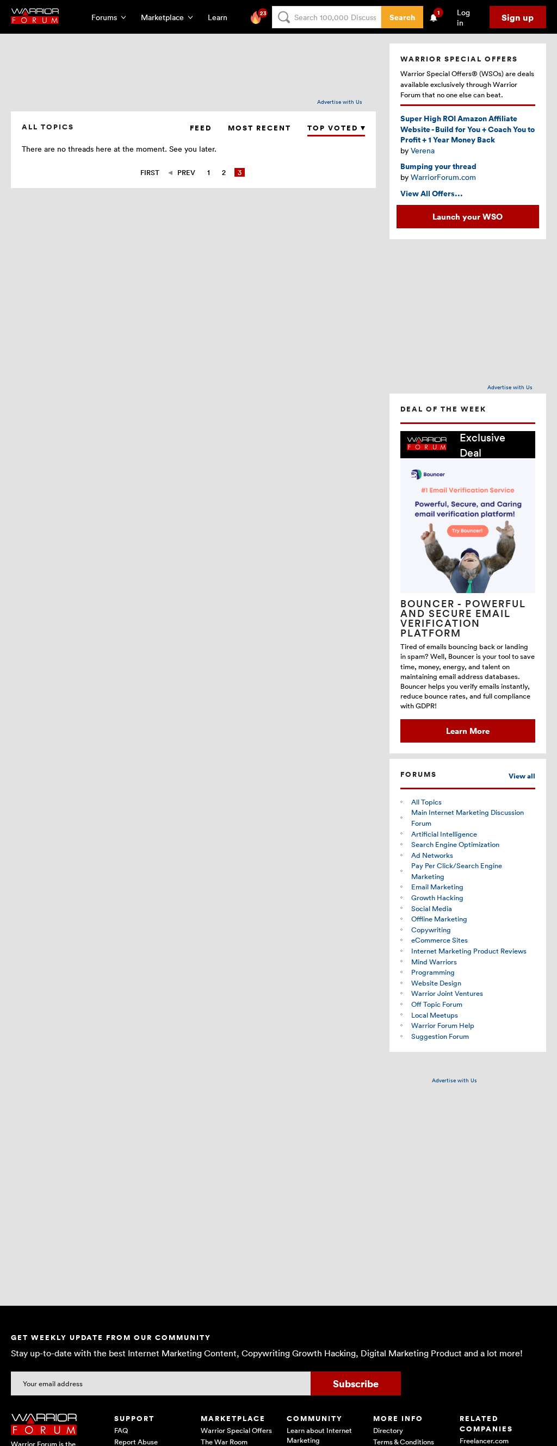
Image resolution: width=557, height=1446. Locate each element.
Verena (423, 150)
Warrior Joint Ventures (447, 993)
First (149, 172)
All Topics (426, 802)
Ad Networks (432, 855)
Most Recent (259, 128)
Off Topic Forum (436, 1004)
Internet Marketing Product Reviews (469, 951)
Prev (186, 172)
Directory (388, 1430)
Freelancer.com (484, 1440)
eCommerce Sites (439, 940)
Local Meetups (434, 1015)
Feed (201, 128)
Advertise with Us (339, 101)
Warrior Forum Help (442, 1025)
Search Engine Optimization (455, 844)
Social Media (431, 908)
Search (402, 17)
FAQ (121, 1430)
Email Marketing (437, 887)
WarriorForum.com (443, 177)
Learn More (468, 731)
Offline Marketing (439, 919)
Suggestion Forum (440, 1036)
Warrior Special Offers (236, 1430)
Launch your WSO (467, 216)
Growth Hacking (437, 897)
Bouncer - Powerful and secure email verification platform (463, 618)
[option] (467, 586)
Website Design (436, 983)
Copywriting (431, 929)
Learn (221, 17)
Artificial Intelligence (444, 834)
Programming (433, 972)
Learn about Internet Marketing (319, 1435)
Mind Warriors (434, 962)
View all (522, 776)
